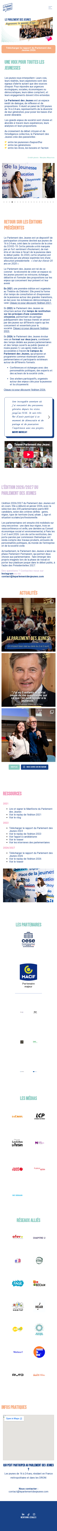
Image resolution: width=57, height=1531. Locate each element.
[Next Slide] (49, 416)
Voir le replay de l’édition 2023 (25, 833)
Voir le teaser (16, 839)
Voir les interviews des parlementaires (29, 842)
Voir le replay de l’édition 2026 (25, 858)
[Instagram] (34, 1514)
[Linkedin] (23, 1514)
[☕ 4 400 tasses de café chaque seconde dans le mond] (28, 680)
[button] (5, 181)
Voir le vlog (15, 817)
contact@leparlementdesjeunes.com (23, 576)
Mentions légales (28, 1517)
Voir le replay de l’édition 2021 (25, 814)
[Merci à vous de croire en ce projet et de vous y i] (28, 625)
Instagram (8, 573)
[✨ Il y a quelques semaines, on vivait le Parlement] (28, 735)
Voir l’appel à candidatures (23, 836)
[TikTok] (28, 1514)
